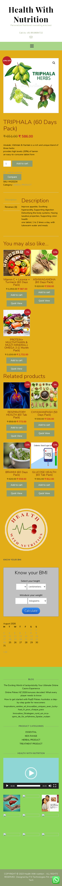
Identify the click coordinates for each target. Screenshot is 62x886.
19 (15, 639)
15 (31, 636)
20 (20, 639)
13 (20, 636)
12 (15, 636)
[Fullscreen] (54, 785)
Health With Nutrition (31, 14)
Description (11, 199)
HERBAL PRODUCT (22, 184)
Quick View (16, 303)
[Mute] (49, 785)
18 (10, 639)
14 (26, 636)
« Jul (5, 651)
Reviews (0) (11, 207)
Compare (12, 176)
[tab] (11, 200)
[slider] (28, 786)
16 (37, 636)
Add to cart (22, 163)
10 (4, 636)
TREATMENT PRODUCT (31, 743)
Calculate (31, 611)
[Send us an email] (31, 37)
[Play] (7, 785)
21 (26, 639)
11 (10, 636)
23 (37, 639)
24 (4, 642)
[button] (31, 773)
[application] (31, 773)
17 (4, 639)
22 (31, 639)
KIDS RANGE (31, 736)
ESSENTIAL (31, 732)
